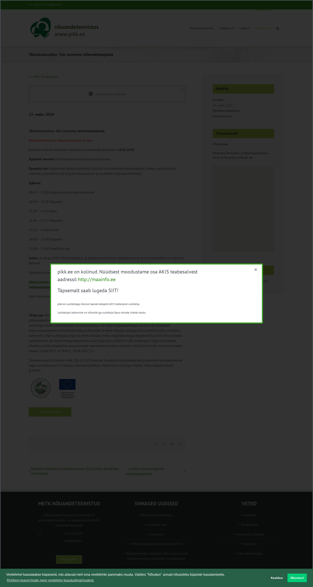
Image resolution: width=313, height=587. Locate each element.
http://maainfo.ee (97, 279)
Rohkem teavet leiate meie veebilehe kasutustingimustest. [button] (50, 580)
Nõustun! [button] (297, 578)
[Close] (256, 270)
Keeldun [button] (277, 578)
